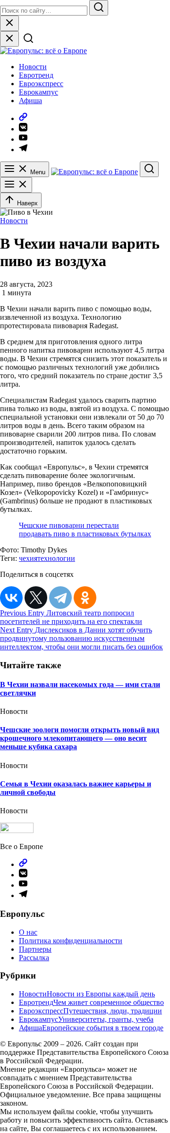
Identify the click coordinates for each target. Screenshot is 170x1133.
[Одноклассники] (85, 597)
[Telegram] (60, 597)
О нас (28, 932)
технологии (56, 558)
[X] (36, 597)
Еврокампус (38, 92)
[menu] (16, 185)
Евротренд (36, 75)
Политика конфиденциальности (70, 941)
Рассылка (34, 958)
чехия (28, 558)
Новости (33, 67)
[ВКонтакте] (11, 597)
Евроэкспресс (41, 84)
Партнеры (35, 949)
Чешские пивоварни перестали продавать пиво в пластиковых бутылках (85, 529)
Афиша (30, 101)
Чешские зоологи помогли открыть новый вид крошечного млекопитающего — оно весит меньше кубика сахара (79, 738)
